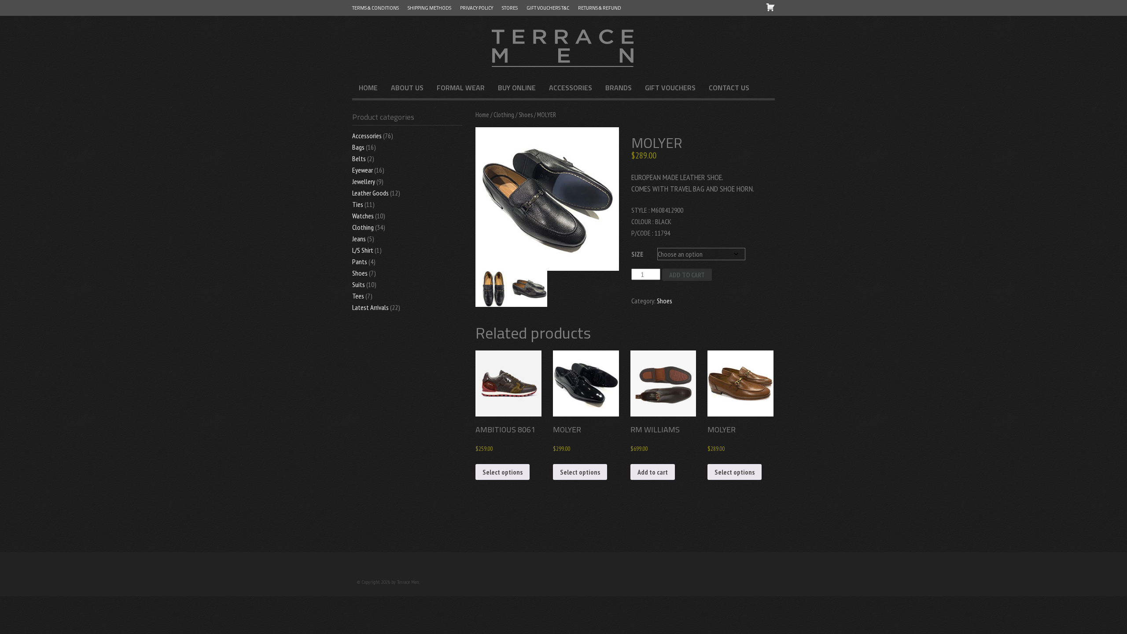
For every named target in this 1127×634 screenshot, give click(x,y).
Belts (359, 158)
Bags (358, 147)
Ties (357, 204)
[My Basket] (770, 7)
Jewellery (363, 181)
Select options (502, 472)
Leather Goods (370, 192)
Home (368, 87)
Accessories (570, 87)
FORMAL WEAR (461, 87)
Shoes (526, 115)
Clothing (504, 115)
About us (407, 87)
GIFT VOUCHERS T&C (548, 7)
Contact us (729, 87)
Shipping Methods (429, 7)
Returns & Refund (599, 7)
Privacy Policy (476, 7)
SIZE (637, 254)
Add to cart (687, 274)
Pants (359, 261)
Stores (510, 7)
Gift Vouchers (670, 87)
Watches (363, 215)
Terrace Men (563, 46)
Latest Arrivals (370, 307)
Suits (358, 284)
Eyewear (362, 170)
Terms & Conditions (375, 7)
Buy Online (517, 87)
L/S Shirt (362, 250)
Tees (358, 295)
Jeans (359, 238)
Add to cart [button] (652, 472)
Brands (618, 87)
